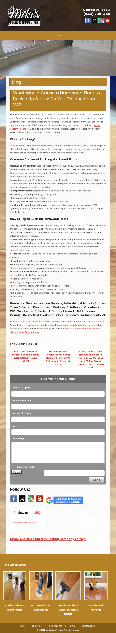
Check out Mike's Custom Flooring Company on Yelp (48, 539)
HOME (22, 626)
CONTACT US (88, 626)
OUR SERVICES (55, 626)
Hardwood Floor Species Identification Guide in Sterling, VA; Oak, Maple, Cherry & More (58, 358)
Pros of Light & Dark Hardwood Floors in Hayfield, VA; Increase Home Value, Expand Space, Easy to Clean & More (90, 359)
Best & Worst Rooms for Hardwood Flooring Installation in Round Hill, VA (25, 356)
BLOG (72, 626)
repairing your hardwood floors (76, 328)
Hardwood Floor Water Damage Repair (68, 610)
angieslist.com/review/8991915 (23, 523)
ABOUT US (37, 626)
